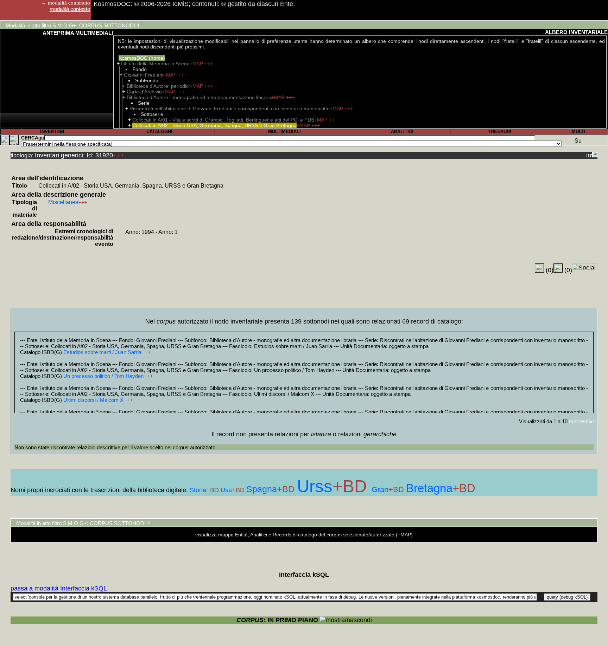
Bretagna (429, 488)
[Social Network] (584, 266)
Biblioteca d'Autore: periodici (158, 86)
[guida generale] (14, 140)
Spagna (261, 489)
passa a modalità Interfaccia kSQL (59, 588)
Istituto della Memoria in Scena (155, 63)
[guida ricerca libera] (41, 138)
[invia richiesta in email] (589, 154)
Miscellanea (63, 202)
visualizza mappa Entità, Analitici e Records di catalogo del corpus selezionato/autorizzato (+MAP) (304, 534)
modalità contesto (70, 9)
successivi (581, 421)
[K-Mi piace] (539, 268)
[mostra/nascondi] (346, 620)
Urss (314, 486)
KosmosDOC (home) (142, 58)
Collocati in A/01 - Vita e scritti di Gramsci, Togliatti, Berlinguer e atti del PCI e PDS (223, 120)
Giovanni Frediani (143, 75)
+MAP (197, 63)
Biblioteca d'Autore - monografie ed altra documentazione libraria (199, 97)
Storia (198, 490)
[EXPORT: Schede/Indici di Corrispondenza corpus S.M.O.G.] (594, 154)
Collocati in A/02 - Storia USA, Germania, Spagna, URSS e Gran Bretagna (214, 125)
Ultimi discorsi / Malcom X (93, 400)
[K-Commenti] (558, 268)
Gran (380, 489)
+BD (213, 490)
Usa (226, 490)
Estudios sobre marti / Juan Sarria (102, 352)
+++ (208, 63)
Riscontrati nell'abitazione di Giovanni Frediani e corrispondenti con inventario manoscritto (229, 108)
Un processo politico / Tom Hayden (103, 376)
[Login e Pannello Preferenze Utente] (5, 140)
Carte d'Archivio (144, 91)
